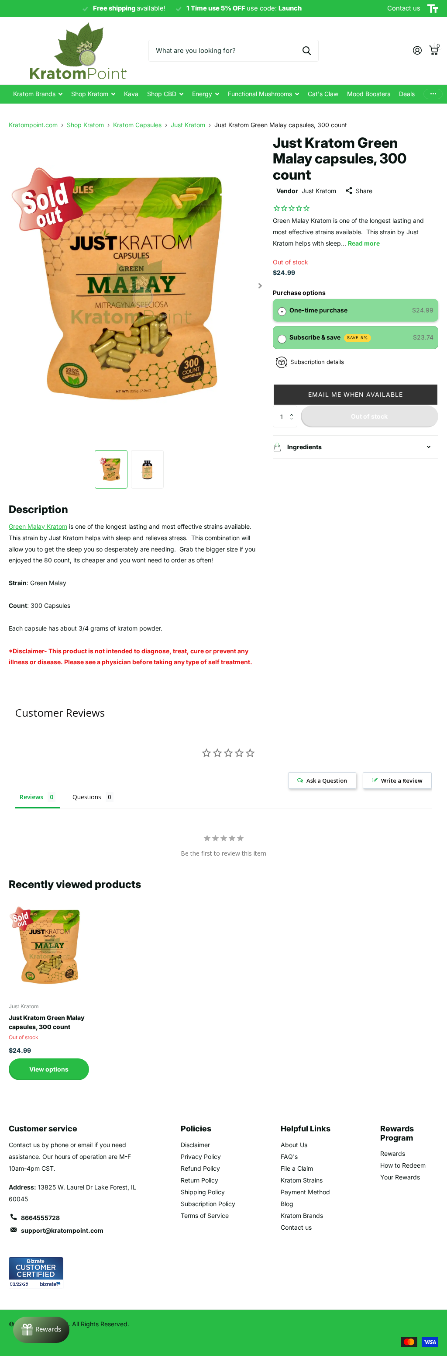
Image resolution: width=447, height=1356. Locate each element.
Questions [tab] (86, 797)
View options (49, 1069)
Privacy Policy (201, 1156)
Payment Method (305, 1192)
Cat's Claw (323, 93)
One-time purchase (318, 310)
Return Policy (199, 1180)
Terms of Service (205, 1215)
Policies (196, 1128)
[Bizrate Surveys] (51, 1284)
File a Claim (297, 1168)
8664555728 (40, 1217)
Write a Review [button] (402, 780)
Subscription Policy (208, 1203)
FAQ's (289, 1156)
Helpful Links (305, 1128)
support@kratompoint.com (62, 1230)
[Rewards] (41, 1330)
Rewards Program (397, 1133)
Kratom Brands (302, 1215)
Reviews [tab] (31, 797)
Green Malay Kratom (38, 526)
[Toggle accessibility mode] (432, 8)
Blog (287, 1203)
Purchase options (299, 292)
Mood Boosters (368, 93)
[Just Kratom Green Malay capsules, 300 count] (49, 946)
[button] (355, 395)
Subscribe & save (328, 337)
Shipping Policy (203, 1192)
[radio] (282, 310)
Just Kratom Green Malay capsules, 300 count (47, 1022)
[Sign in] (417, 50)
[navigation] (111, 469)
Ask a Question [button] (326, 780)
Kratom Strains (302, 1180)
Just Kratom (319, 190)
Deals (407, 93)
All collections (37, 94)
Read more (364, 243)
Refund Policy (200, 1168)
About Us (294, 1144)
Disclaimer (195, 1144)
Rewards (392, 1153)
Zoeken (307, 51)
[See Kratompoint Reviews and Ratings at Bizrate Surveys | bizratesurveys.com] (36, 1273)
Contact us (296, 1227)
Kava (131, 93)
